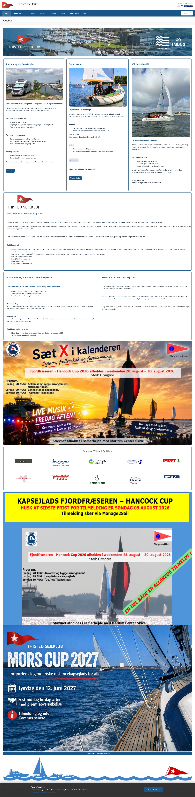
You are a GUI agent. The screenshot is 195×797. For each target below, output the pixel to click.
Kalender (53, 13)
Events (42, 13)
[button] (153, 789)
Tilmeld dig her (75, 178)
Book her (10, 171)
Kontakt (63, 13)
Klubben (6, 13)
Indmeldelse (74, 13)
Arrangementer (30, 13)
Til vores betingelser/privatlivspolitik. (43, 792)
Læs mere (73, 160)
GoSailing (17, 13)
